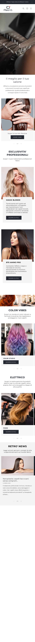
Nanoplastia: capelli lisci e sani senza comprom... (16, 480)
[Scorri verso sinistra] (14, 143)
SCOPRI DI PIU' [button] (11, 362)
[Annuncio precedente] (3, 2)
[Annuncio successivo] (32, 2)
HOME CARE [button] (17, 137)
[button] (31, 8)
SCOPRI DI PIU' (14, 217)
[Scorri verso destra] (21, 143)
